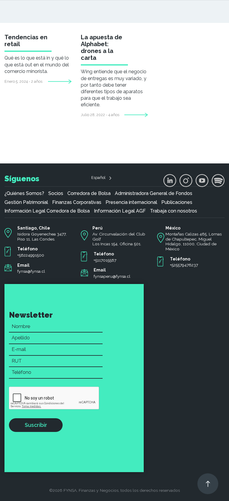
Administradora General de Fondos (153, 193)
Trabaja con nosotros (173, 211)
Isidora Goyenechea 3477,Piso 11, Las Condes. (41, 236)
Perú (97, 228)
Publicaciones (176, 202)
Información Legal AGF (120, 211)
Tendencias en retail (25, 41)
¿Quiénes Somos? (24, 193)
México (172, 228)
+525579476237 (184, 265)
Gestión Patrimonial (26, 202)
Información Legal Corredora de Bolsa (47, 211)
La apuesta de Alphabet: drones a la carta (101, 47)
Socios (55, 193)
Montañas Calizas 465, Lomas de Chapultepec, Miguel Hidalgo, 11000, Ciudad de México (193, 241)
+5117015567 (105, 260)
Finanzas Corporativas (76, 202)
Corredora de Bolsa (89, 193)
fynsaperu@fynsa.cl (112, 276)
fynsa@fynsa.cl (31, 271)
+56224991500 (30, 255)
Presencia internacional (131, 202)
